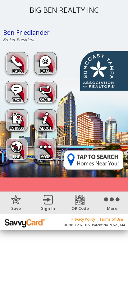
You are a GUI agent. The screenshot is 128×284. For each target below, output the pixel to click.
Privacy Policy (83, 219)
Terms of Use (111, 219)
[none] (16, 203)
